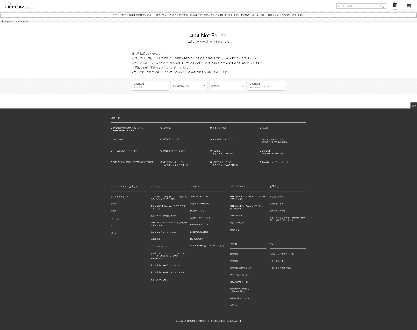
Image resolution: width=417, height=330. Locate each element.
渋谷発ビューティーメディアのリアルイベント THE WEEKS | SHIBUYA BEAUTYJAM (168, 256)
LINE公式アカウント (199, 224)
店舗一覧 (395, 9)
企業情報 (215, 85)
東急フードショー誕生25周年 (163, 215)
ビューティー (116, 219)
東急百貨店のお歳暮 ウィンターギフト (167, 272)
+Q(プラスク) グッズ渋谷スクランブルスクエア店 (225, 163)
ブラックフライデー (159, 246)
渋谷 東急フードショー (223, 139)
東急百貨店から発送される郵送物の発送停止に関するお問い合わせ (287, 218)
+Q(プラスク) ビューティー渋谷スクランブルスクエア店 (175, 163)
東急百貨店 (8, 21)
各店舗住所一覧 (276, 196)
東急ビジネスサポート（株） (282, 253)
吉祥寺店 (167, 127)
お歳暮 (114, 210)
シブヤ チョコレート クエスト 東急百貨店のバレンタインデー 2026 (169, 197)
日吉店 (265, 127)
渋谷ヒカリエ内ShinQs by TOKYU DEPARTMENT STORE (128, 129)
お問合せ (234, 305)
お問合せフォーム (277, 203)
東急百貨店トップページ (140, 86)
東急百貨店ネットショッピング (259, 86)
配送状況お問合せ (277, 210)
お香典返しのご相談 (199, 231)
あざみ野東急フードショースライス (274, 152)
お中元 (114, 203)
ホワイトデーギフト (119, 196)
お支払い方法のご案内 (200, 217)
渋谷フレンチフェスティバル (163, 232)
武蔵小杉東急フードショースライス (224, 152)
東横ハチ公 (235, 229)
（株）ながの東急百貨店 (280, 267)
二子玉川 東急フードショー (125, 150)
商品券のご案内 (197, 210)
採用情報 (234, 260)
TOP (414, 105)
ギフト (114, 233)
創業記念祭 (155, 239)
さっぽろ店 (118, 139)
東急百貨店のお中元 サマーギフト (165, 265)
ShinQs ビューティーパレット (275, 162)
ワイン (114, 226)
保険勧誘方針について (240, 298)
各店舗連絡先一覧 (180, 85)
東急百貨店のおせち (159, 279)
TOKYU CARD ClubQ (199, 196)
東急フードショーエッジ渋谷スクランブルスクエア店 (275, 140)
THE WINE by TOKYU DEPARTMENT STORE (133, 162)
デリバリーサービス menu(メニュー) (207, 245)
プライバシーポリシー (240, 274)
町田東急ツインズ (171, 139)
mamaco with (236, 215)
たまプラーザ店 (219, 127)
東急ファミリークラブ (200, 203)
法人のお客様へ (197, 238)
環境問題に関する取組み (241, 267)
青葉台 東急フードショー (174, 150)
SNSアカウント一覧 (239, 281)
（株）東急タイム (277, 260)
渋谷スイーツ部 (237, 222)
